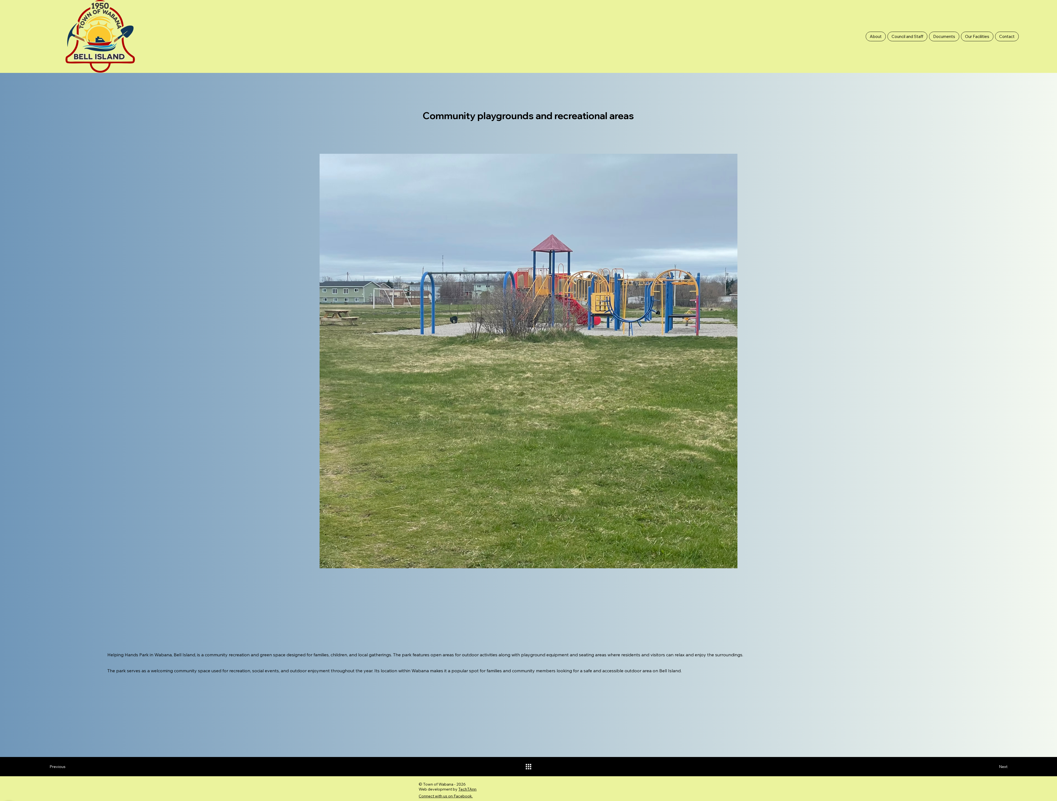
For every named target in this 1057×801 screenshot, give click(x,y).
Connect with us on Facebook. (446, 796)
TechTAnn (467, 789)
